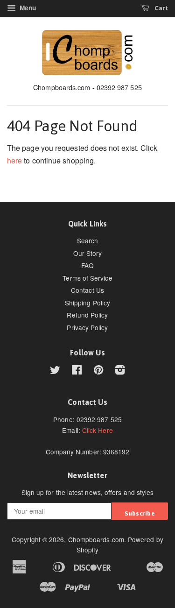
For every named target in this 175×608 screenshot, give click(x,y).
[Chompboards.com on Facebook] (76, 371)
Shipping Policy (87, 302)
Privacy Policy (87, 327)
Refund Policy (87, 314)
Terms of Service (87, 278)
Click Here (97, 430)
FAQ (87, 265)
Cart (160, 8)
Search (87, 240)
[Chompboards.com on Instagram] (120, 371)
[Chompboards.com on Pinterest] (98, 371)
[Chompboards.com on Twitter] (55, 371)
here (14, 160)
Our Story (87, 253)
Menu (27, 7)
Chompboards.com (96, 539)
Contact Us (87, 290)
